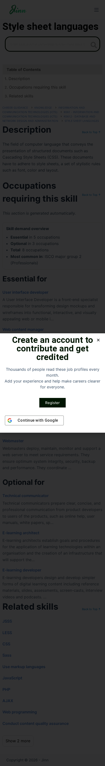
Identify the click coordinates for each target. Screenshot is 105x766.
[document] (52, 383)
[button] (98, 340)
